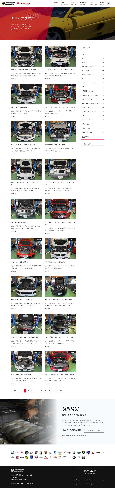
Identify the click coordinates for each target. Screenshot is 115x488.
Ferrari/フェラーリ (87, 62)
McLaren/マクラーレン (88, 66)
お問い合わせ (78, 480)
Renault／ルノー (86, 120)
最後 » (61, 391)
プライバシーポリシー (92, 480)
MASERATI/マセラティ (88, 75)
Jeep (83, 58)
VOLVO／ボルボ (86, 107)
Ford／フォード (86, 70)
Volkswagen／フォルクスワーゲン (91, 103)
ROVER (83, 116)
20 (45, 391)
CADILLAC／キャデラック (89, 111)
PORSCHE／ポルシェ (87, 91)
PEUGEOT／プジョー (87, 99)
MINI (83, 79)
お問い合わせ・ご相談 (94, 430)
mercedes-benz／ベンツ (88, 83)
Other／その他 (86, 128)
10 (41, 391)
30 (49, 391)
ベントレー (85, 54)
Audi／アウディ (86, 124)
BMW (83, 87)
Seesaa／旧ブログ (87, 132)
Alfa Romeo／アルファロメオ (90, 95)
